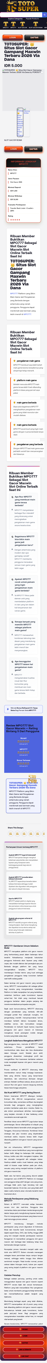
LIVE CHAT (25, 1355)
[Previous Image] (4, 90)
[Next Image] (43, 90)
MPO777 (14, 294)
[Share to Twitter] (11, 833)
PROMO (25, 1330)
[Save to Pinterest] (31, 833)
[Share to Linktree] (24, 833)
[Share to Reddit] (38, 833)
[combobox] (21, 14)
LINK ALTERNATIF (25, 1349)
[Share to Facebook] (17, 833)
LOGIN (13, 37)
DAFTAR (34, 37)
